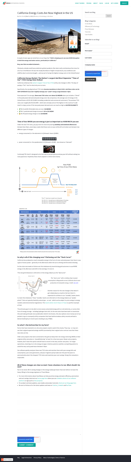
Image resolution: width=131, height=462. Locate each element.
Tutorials (88, 32)
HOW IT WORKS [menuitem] (79, 3)
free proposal (38, 381)
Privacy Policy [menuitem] (37, 457)
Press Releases (89, 29)
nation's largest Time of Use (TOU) (43, 83)
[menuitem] (124, 3)
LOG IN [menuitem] (107, 3)
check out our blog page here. (67, 383)
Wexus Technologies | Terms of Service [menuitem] (54, 457)
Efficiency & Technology (40, 16)
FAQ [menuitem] (18, 457)
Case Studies (89, 34)
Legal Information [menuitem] (26, 457)
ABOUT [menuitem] (95, 3)
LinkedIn (60, 385)
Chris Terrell (22, 16)
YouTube (68, 385)
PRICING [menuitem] (88, 3)
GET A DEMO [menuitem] (114, 3)
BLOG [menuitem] (101, 3)
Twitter (55, 385)
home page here (42, 378)
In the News (50, 16)
